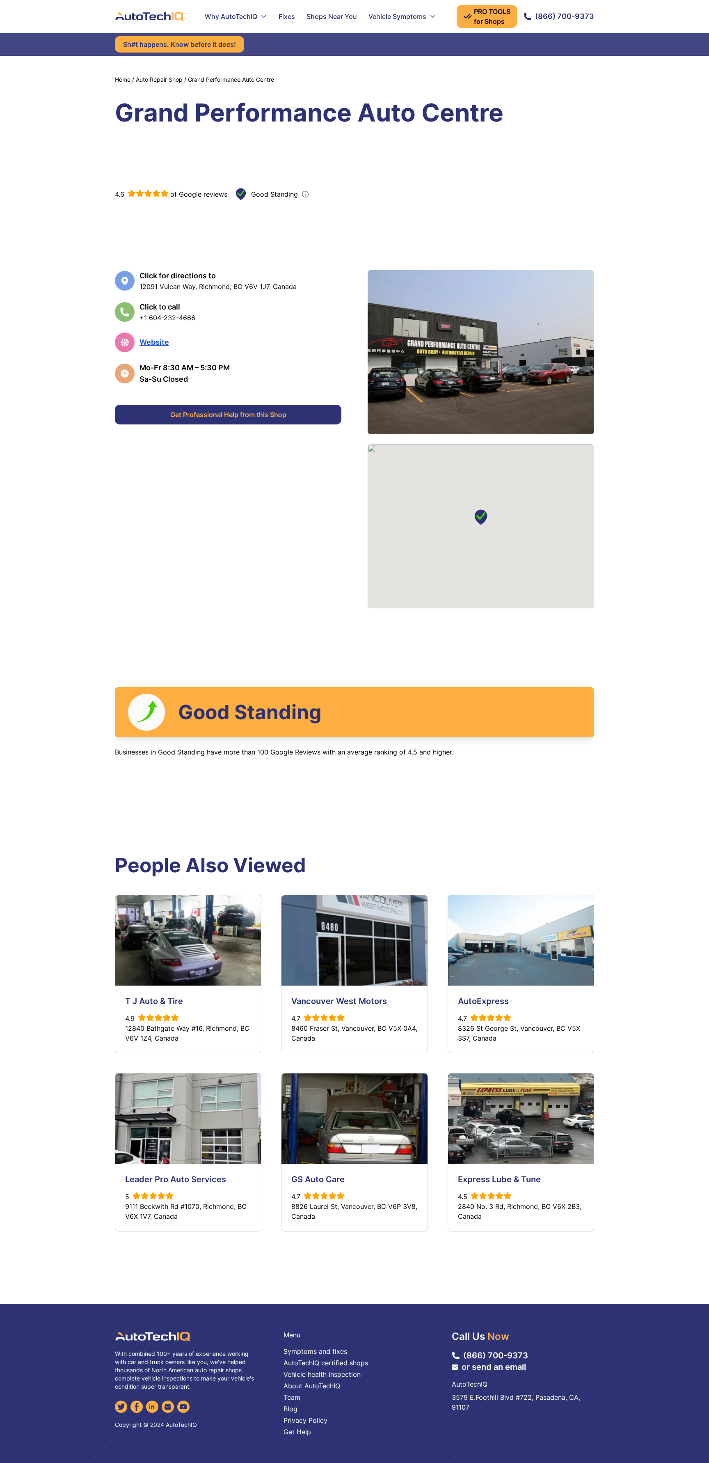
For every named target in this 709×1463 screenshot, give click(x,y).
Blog (290, 1409)
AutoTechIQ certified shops (326, 1363)
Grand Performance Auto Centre (231, 79)
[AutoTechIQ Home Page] (149, 16)
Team (292, 1397)
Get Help (297, 1432)
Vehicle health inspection (322, 1374)
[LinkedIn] (152, 1407)
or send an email (494, 1367)
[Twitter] (121, 1407)
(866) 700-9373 (564, 16)
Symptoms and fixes (315, 1351)
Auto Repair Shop (159, 79)
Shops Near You (331, 16)
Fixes (287, 16)
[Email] (168, 1407)
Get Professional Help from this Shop (228, 414)
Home (122, 79)
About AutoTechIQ (312, 1386)
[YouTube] (183, 1407)
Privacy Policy (305, 1420)
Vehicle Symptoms (397, 16)
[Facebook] (136, 1407)
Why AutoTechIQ (231, 16)
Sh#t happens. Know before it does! (179, 44)
